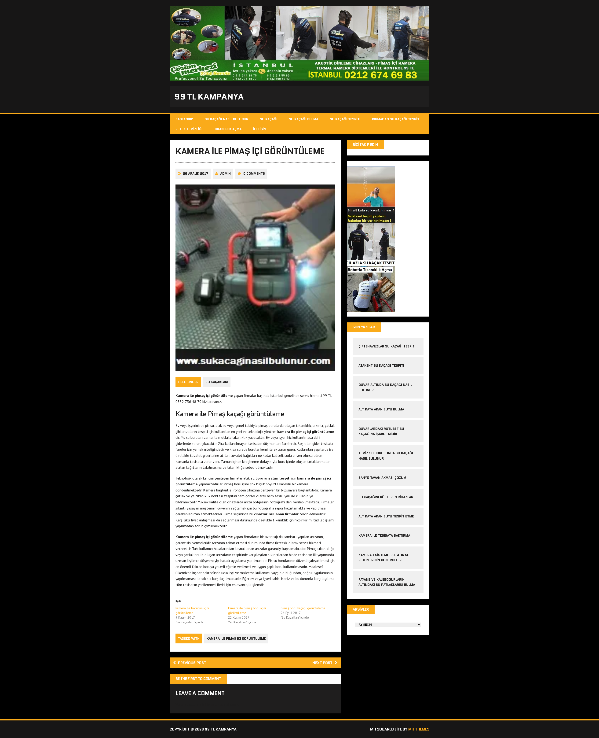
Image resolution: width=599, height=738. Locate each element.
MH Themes (418, 729)
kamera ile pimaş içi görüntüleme (236, 638)
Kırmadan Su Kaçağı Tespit (395, 119)
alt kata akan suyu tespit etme (386, 516)
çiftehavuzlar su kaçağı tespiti (387, 346)
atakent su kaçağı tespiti (381, 365)
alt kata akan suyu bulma (381, 409)
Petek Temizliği (188, 129)
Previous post (192, 662)
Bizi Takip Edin (365, 144)
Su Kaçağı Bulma (303, 119)
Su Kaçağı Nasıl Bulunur (226, 119)
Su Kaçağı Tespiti (345, 119)
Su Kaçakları (216, 382)
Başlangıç (184, 119)
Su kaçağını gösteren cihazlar (385, 497)
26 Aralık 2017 (195, 173)
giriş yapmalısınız (224, 704)
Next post (322, 662)
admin (225, 173)
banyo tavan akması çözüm (382, 477)
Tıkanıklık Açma (227, 129)
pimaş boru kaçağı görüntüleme (303, 608)
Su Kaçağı (268, 119)
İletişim (260, 129)
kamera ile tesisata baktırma (384, 535)
